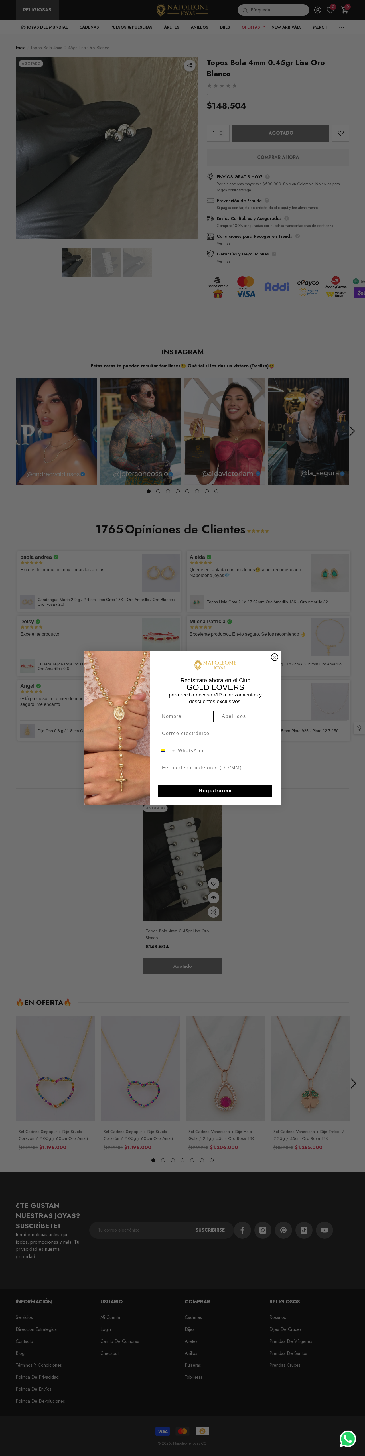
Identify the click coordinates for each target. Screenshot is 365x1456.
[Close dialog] (274, 657)
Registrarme (215, 790)
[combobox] (166, 750)
